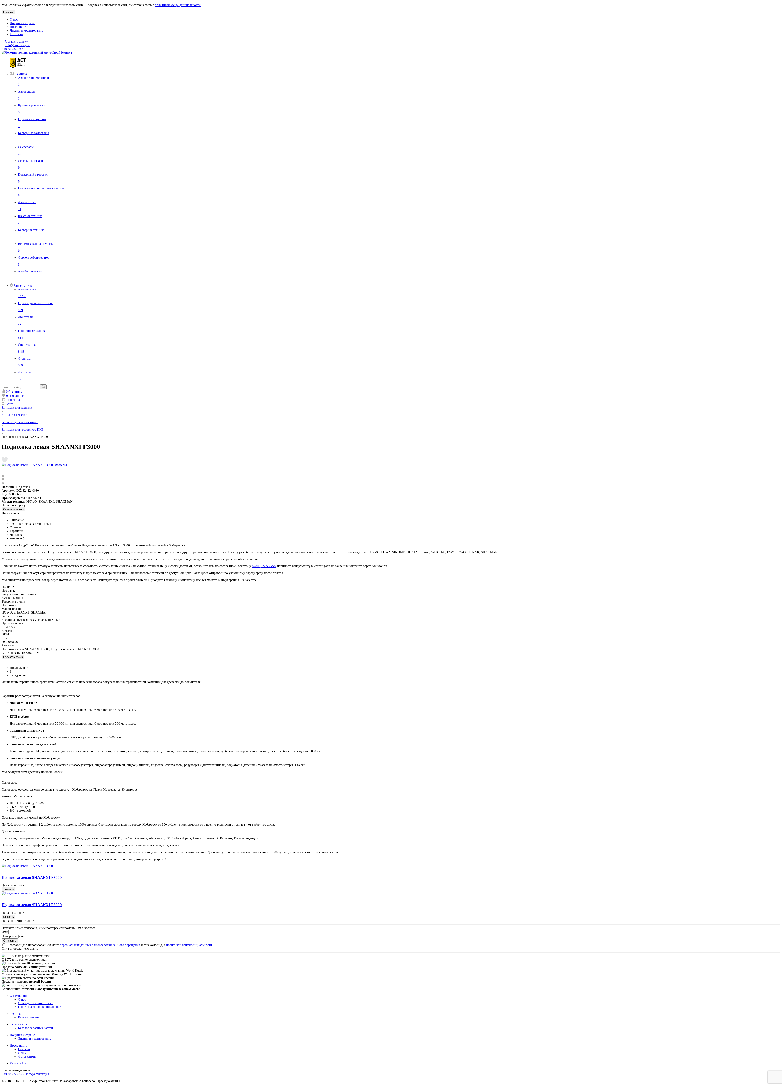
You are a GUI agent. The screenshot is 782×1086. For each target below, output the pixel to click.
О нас (14, 19)
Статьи (23, 1052)
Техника (15, 1013)
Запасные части (21, 1024)
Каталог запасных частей (35, 1028)
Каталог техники (30, 1017)
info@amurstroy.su (17, 45)
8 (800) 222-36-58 (13, 48)
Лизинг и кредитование (26, 30)
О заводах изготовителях (35, 1003)
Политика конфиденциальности (40, 1006)
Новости (24, 1049)
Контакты (16, 34)
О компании (18, 995)
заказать (8, 889)
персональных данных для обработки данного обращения (100, 945)
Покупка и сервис (22, 23)
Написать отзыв (13, 656)
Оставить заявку (13, 509)
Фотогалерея (27, 1056)
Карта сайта (18, 1063)
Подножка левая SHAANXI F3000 (32, 877)
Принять (8, 12)
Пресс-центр (18, 26)
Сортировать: (11, 652)
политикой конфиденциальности (178, 5)
